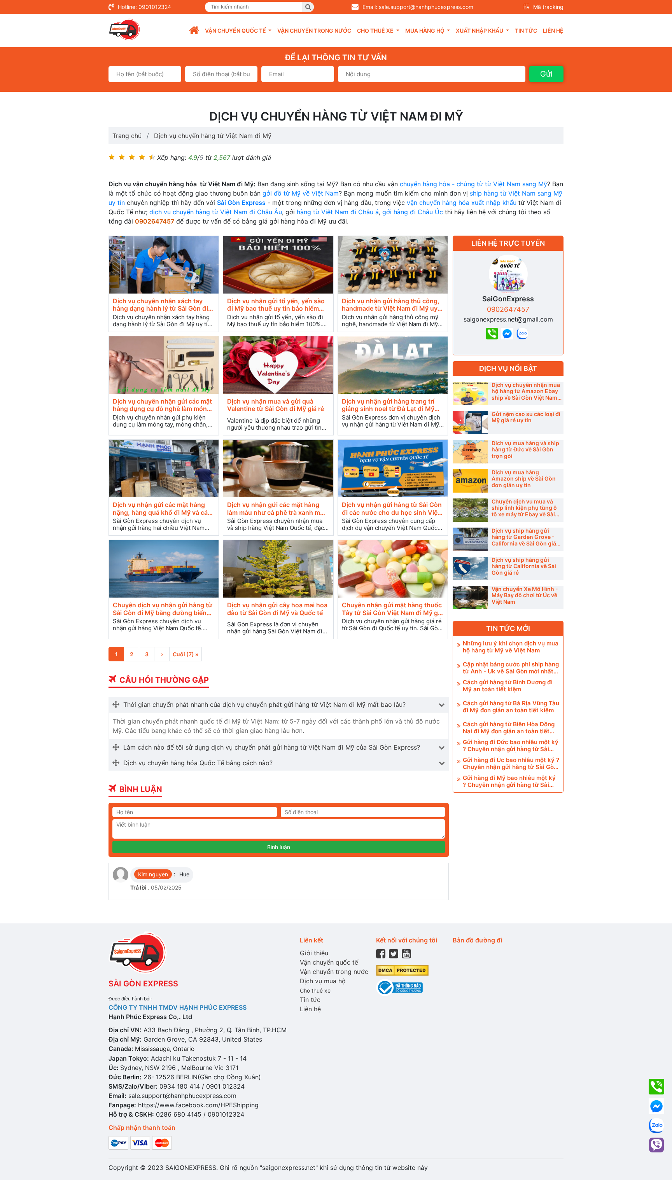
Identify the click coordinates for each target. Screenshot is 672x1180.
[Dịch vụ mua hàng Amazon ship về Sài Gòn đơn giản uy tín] (470, 481)
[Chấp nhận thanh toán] (140, 1142)
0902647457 (508, 309)
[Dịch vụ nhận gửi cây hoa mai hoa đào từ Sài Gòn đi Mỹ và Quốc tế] (278, 569)
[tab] (278, 704)
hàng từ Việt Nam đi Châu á (337, 212)
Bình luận (278, 847)
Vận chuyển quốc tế (329, 962)
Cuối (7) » (185, 654)
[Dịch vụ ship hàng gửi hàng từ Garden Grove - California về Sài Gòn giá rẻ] (470, 539)
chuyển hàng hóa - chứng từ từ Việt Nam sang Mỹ (472, 184)
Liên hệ (553, 30)
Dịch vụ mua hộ (323, 981)
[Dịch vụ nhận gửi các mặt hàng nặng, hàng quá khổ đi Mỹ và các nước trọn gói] (164, 469)
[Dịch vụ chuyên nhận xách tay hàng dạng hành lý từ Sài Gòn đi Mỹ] (164, 265)
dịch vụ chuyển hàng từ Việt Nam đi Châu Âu (214, 212)
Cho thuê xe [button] (376, 30)
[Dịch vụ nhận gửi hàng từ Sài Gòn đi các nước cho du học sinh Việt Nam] (393, 469)
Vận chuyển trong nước (314, 30)
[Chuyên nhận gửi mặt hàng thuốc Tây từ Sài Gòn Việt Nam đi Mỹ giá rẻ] (393, 569)
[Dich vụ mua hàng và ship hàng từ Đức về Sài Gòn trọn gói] (470, 451)
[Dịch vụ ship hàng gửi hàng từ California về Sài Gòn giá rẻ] (470, 568)
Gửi (546, 74)
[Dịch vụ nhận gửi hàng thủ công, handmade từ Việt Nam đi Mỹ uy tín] (393, 265)
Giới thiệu (314, 953)
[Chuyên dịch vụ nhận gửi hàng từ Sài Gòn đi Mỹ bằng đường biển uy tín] (164, 569)
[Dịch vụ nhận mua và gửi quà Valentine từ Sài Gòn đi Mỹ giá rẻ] (278, 365)
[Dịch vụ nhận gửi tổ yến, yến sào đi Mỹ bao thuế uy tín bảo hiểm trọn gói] (278, 265)
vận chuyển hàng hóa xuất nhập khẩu (460, 202)
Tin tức (526, 30)
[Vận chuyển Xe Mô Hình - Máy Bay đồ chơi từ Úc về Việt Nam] (470, 597)
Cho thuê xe (315, 990)
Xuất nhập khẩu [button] (480, 30)
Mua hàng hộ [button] (425, 30)
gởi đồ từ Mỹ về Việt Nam (300, 193)
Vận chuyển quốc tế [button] (236, 30)
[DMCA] (402, 970)
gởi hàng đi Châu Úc (412, 212)
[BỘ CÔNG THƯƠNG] (399, 987)
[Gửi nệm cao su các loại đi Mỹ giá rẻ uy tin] (470, 422)
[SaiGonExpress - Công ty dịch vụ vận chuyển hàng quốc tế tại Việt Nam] (124, 29)
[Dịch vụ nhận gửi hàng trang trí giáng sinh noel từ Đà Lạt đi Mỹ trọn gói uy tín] (393, 365)
